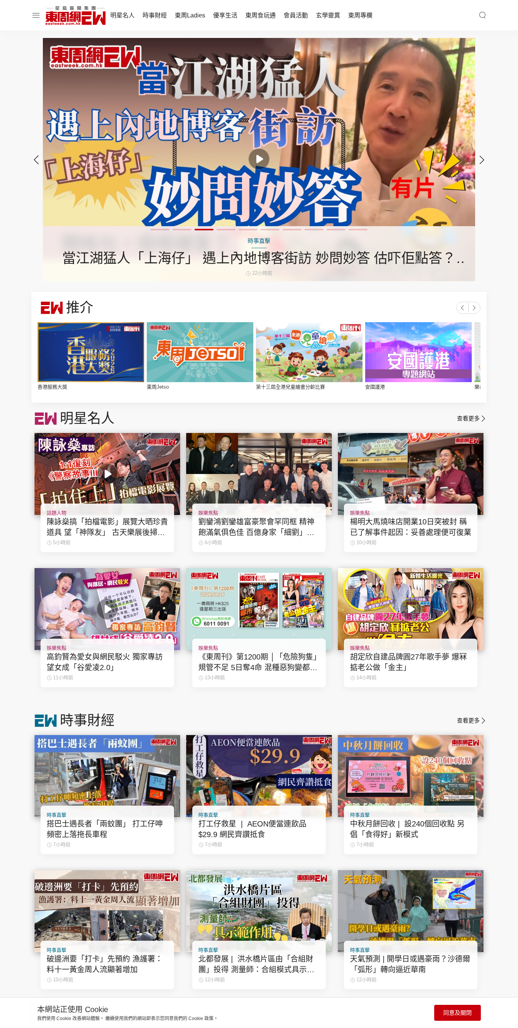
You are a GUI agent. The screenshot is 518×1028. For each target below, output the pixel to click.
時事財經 (155, 15)
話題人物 (56, 513)
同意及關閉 (457, 1012)
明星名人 (122, 15)
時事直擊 (56, 815)
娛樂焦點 (208, 513)
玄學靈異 (328, 15)
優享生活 (225, 15)
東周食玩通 (260, 15)
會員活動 (296, 15)
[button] (482, 159)
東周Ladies (190, 15)
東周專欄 (360, 15)
